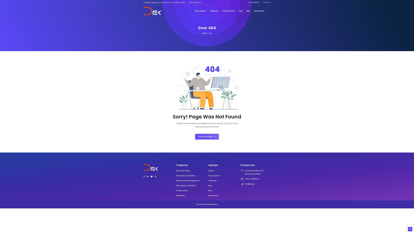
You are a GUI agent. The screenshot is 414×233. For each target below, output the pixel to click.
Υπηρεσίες (214, 11)
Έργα (241, 11)
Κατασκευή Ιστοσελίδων (185, 176)
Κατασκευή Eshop (183, 171)
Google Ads (180, 195)
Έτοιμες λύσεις (229, 11)
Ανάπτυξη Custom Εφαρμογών (187, 181)
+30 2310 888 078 (252, 179)
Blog (248, 11)
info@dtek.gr (196, 2)
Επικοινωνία (259, 11)
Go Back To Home (205, 137)
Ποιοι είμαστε (200, 11)
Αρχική (211, 171)
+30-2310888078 (253, 2)
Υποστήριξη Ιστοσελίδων (186, 186)
